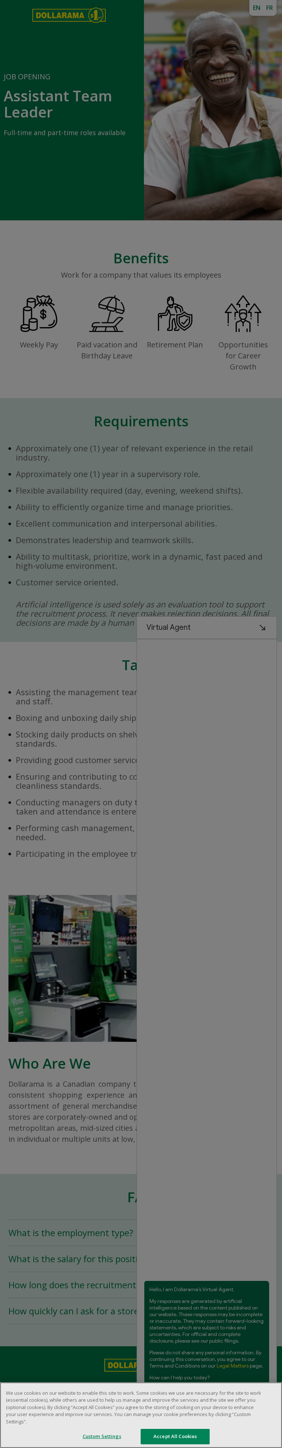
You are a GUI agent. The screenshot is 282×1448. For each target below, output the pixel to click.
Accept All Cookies (175, 1436)
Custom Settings (102, 1436)
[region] (141, 1415)
